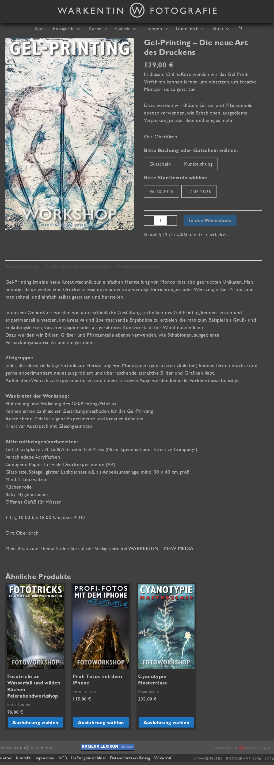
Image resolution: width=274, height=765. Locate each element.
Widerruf (162, 757)
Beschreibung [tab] (21, 266)
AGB (62, 757)
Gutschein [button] (160, 164)
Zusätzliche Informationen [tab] (77, 266)
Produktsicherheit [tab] (138, 266)
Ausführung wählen (35, 722)
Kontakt (23, 757)
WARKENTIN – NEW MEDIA (161, 548)
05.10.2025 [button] (161, 191)
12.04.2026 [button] (199, 191)
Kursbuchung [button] (198, 164)
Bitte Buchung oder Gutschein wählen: (191, 150)
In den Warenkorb (210, 220)
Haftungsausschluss (88, 757)
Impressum (44, 757)
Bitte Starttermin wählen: (175, 177)
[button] (77, 28)
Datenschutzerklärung (130, 757)
